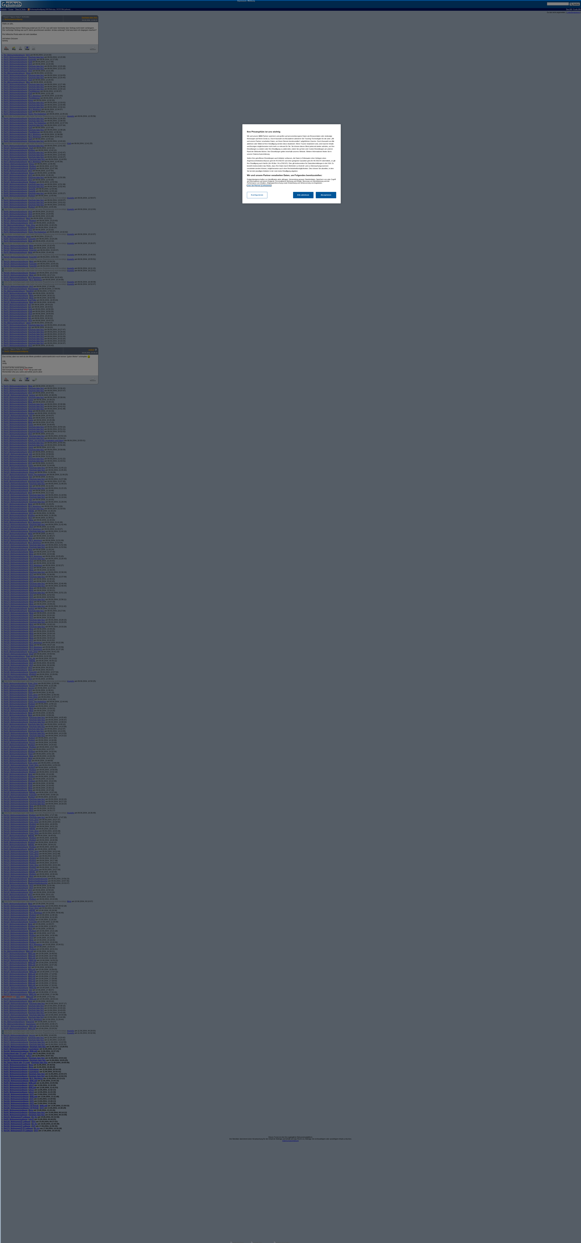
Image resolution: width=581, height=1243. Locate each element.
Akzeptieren (326, 195)
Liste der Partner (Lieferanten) (259, 185)
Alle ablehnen (303, 195)
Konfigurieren (257, 195)
